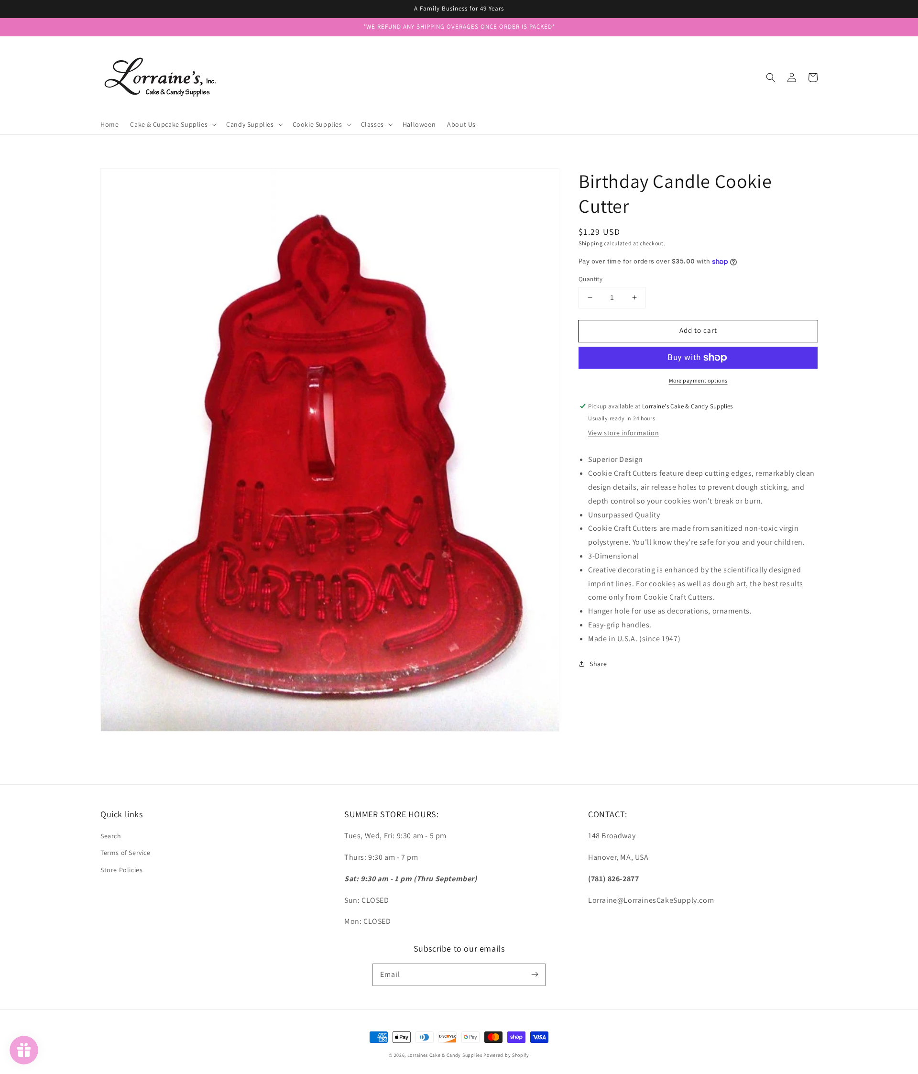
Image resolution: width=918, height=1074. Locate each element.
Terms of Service (125, 852)
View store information (623, 432)
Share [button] (598, 663)
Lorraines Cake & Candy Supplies (444, 1055)
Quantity (590, 279)
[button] (770, 77)
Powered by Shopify (506, 1055)
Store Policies (121, 870)
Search (110, 836)
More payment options (698, 380)
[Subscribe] (534, 974)
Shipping (591, 243)
